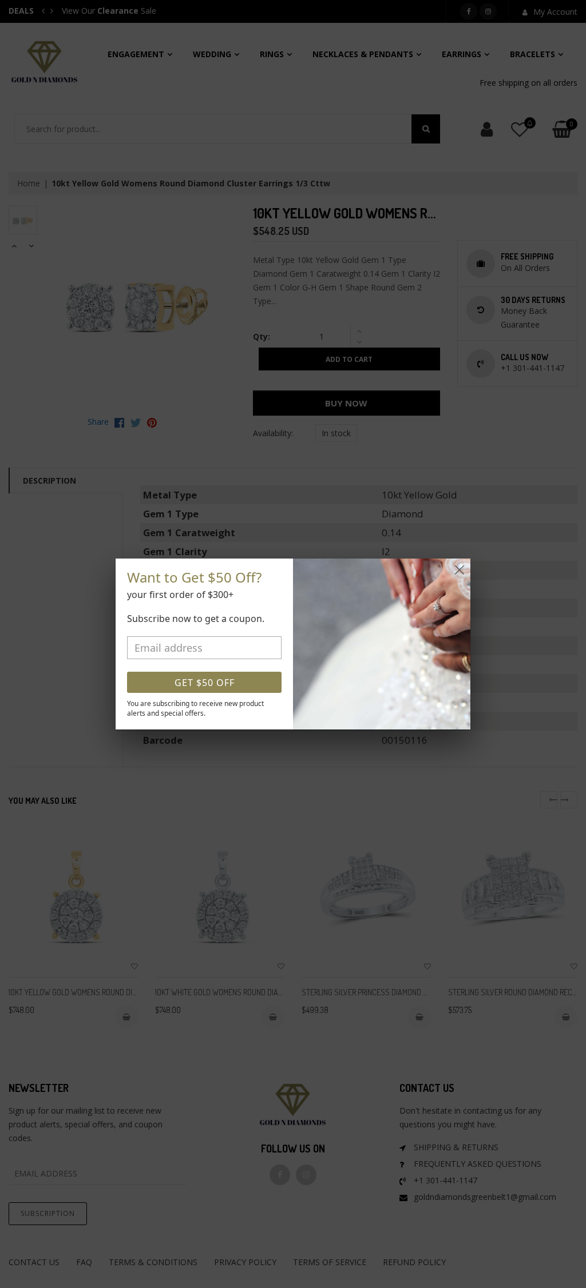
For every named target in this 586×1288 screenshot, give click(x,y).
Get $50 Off (205, 682)
